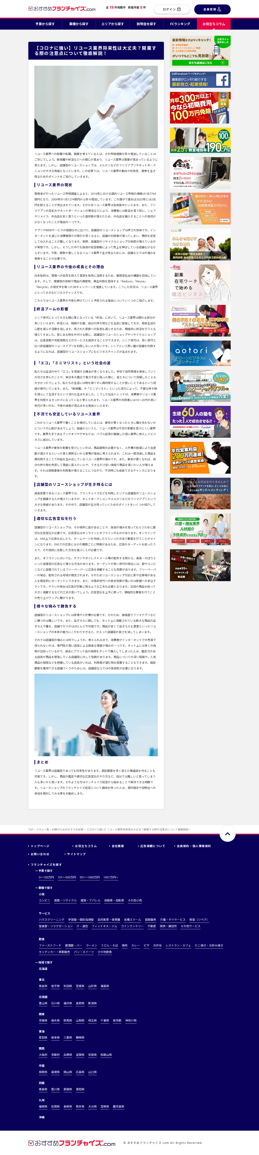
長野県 (80, 1003)
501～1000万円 (90, 877)
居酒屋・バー (73, 945)
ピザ (146, 945)
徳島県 (43, 1089)
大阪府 (43, 1055)
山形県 (92, 986)
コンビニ (44, 900)
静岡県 (80, 1037)
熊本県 (80, 1106)
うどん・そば (109, 945)
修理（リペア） (199, 920)
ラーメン (91, 945)
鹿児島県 (118, 1106)
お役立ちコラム (214, 24)
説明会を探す (146, 24)
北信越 (43, 997)
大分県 (92, 1106)
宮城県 (80, 986)
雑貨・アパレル (90, 900)
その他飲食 (105, 952)
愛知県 (43, 1037)
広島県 (80, 1072)
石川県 (55, 1003)
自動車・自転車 (114, 900)
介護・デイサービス (173, 920)
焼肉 (124, 945)
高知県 (80, 1089)
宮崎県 (105, 1106)
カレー (135, 945)
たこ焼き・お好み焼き (209, 945)
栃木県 (55, 1020)
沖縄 (42, 1117)
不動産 (152, 926)
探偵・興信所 (168, 926)
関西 (42, 1048)
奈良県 (92, 1055)
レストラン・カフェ (178, 945)
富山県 (43, 1003)
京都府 (55, 1055)
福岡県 (43, 1106)
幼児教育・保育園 (109, 920)
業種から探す (79, 24)
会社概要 (118, 846)
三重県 (68, 1037)
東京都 (117, 1020)
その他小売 (135, 900)
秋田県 (68, 986)
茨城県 (43, 1020)
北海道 (43, 969)
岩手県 (55, 986)
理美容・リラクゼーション (56, 926)
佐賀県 (55, 1106)
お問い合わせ (40, 854)
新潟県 (92, 1003)
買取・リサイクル (65, 900)
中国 (42, 1066)
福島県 (105, 986)
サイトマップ (76, 854)
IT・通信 (82, 926)
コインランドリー (132, 926)
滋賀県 (80, 1055)
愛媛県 (68, 1089)
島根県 (55, 1072)
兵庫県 (68, 1055)
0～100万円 (46, 877)
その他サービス (191, 926)
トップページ (40, 846)
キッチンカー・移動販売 (54, 952)
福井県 (68, 1003)
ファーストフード (50, 945)
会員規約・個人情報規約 (194, 846)
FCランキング (180, 24)
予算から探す (45, 24)
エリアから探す (112, 24)
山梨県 (80, 1020)
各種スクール (132, 920)
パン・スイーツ (84, 952)
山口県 (92, 1072)
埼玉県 (92, 1020)
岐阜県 (55, 1037)
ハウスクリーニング (51, 920)
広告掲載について (152, 846)
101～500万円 (67, 877)
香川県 (55, 1089)
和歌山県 (106, 1055)
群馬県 (68, 1020)
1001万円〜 (110, 877)
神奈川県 (131, 1020)
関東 (42, 1014)
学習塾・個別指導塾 (81, 920)
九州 (42, 1100)
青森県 (43, 986)
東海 (42, 1031)
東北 (42, 980)
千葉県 (105, 1020)
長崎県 (68, 1106)
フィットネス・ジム (104, 926)
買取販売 (150, 920)
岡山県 (68, 1072)
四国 (42, 1083)
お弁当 (157, 945)
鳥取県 (43, 1072)
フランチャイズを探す (46, 865)
